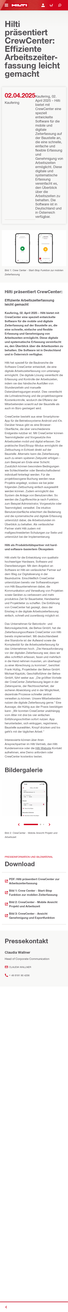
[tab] (31, 824)
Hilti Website (43, 748)
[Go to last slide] (19, 824)
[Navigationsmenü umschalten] (6, 5)
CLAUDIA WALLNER (20, 966)
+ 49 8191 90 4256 (19, 975)
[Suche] (60, 5)
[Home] (19, 5)
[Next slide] (49, 824)
